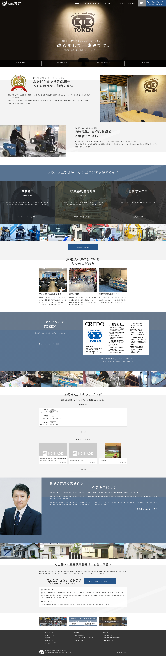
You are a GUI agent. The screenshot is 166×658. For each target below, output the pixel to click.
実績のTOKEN (20, 63)
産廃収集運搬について (103, 63)
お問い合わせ (49, 640)
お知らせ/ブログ (109, 3)
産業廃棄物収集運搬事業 (112, 638)
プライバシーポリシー (52, 643)
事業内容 (106, 632)
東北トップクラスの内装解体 (27, 217)
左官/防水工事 (145, 63)
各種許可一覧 (79, 640)
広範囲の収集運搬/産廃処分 (83, 217)
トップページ (49, 632)
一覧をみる (83, 432)
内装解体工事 (108, 635)
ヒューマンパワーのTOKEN (50, 344)
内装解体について (62, 63)
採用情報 (131, 3)
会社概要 (121, 3)
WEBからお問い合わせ (100, 581)
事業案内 (78, 3)
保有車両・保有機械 (92, 3)
